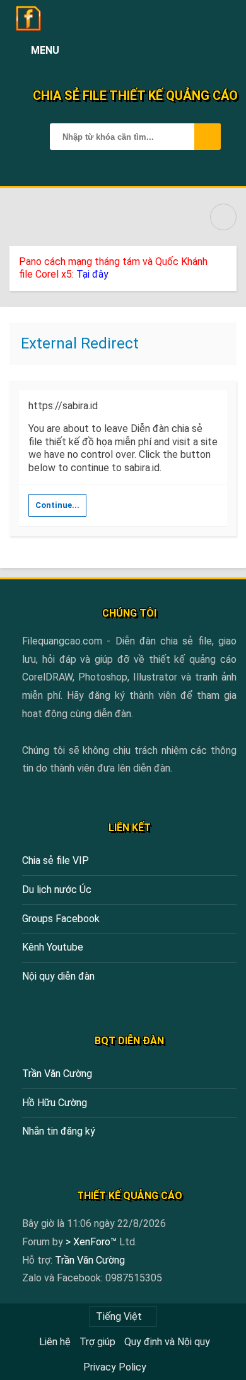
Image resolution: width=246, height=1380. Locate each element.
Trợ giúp (97, 1342)
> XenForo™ (92, 1242)
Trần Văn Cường (57, 1074)
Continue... (57, 505)
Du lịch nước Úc (56, 890)
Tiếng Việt (119, 1316)
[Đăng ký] (196, 50)
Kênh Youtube (52, 947)
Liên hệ (55, 1342)
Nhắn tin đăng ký (58, 1131)
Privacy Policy (114, 1367)
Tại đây (92, 274)
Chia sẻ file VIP (55, 860)
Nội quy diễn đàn (58, 976)
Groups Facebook (61, 919)
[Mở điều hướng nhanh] (223, 217)
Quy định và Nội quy (167, 1342)
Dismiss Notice (228, 259)
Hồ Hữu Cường (54, 1103)
